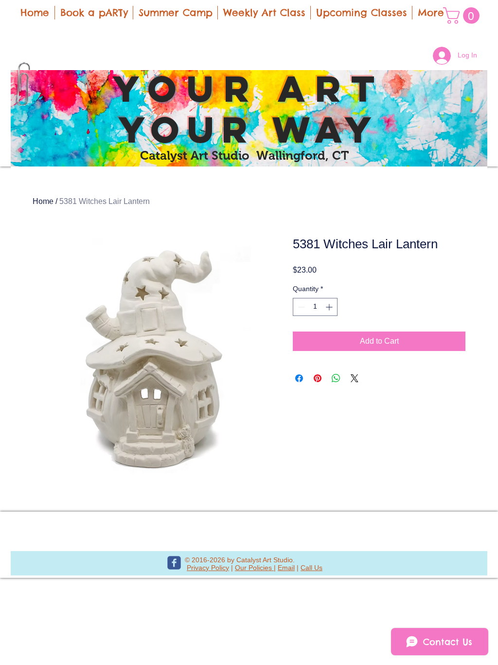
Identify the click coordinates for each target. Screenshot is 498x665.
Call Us (311, 568)
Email (286, 568)
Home (43, 201)
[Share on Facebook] (299, 378)
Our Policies (254, 568)
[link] (463, 15)
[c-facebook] (174, 563)
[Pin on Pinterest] (317, 378)
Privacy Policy (208, 568)
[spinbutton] (315, 306)
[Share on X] (354, 378)
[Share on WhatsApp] (336, 378)
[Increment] (330, 306)
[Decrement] (300, 306)
